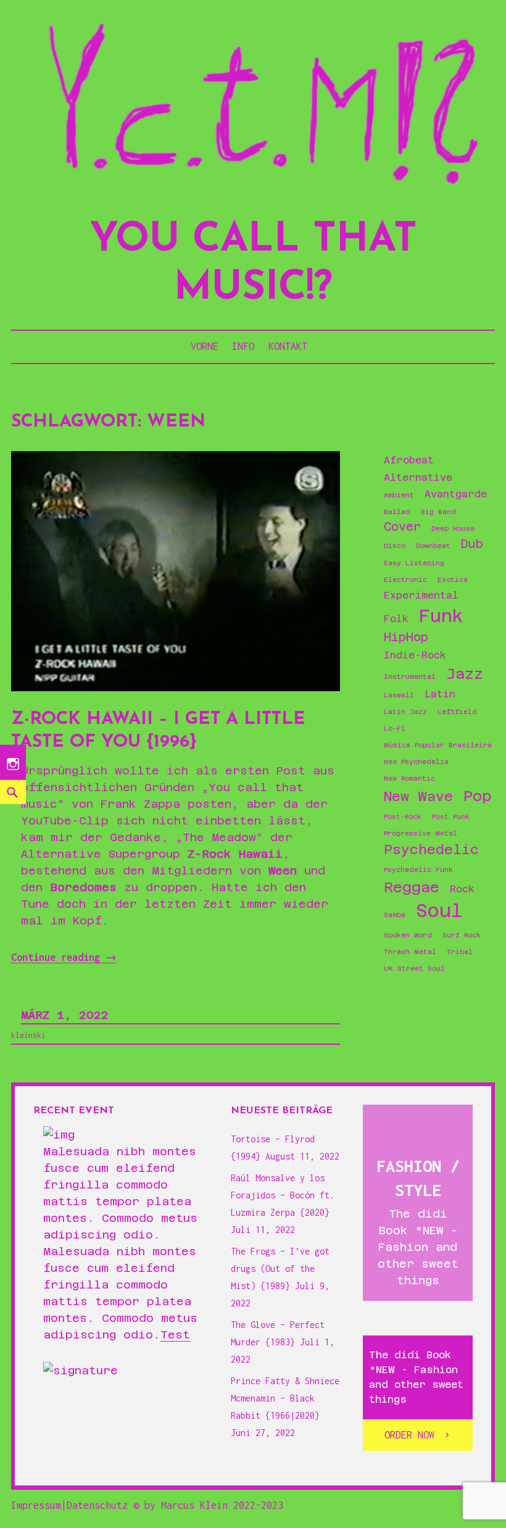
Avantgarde (456, 494)
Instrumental (410, 676)
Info (243, 346)
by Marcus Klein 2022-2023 (213, 1505)
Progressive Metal (420, 833)
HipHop (406, 637)
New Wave (418, 796)
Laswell (399, 695)
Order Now (409, 1434)
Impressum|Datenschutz (69, 1505)
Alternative (418, 477)
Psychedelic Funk (418, 869)
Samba (394, 914)
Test (175, 1334)
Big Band (438, 511)
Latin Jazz (405, 711)
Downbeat (433, 545)
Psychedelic (431, 849)
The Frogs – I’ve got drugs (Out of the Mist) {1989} (280, 1268)
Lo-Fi (394, 728)
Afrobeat (409, 460)
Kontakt (287, 346)
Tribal (460, 951)
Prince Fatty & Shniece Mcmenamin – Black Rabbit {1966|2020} (285, 1398)
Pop (477, 795)
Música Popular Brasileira (438, 745)
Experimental (421, 595)
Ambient (399, 495)
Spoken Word (408, 935)
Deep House (453, 528)
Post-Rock (402, 816)
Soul (439, 910)
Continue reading (64, 957)
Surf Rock (461, 935)
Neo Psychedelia (416, 761)
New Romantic (409, 778)
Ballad (397, 511)
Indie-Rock (415, 655)
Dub (472, 544)
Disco (394, 545)
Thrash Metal (410, 951)
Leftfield (457, 711)
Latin (440, 694)
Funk (441, 616)
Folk (396, 619)
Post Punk (451, 816)
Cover (402, 526)
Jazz (464, 673)
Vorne (204, 346)
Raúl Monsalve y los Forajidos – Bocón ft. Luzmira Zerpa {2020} (282, 1195)
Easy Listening (414, 563)
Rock (462, 889)
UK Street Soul (414, 968)
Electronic (405, 579)
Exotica (453, 579)
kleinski (28, 1035)
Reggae (411, 887)
